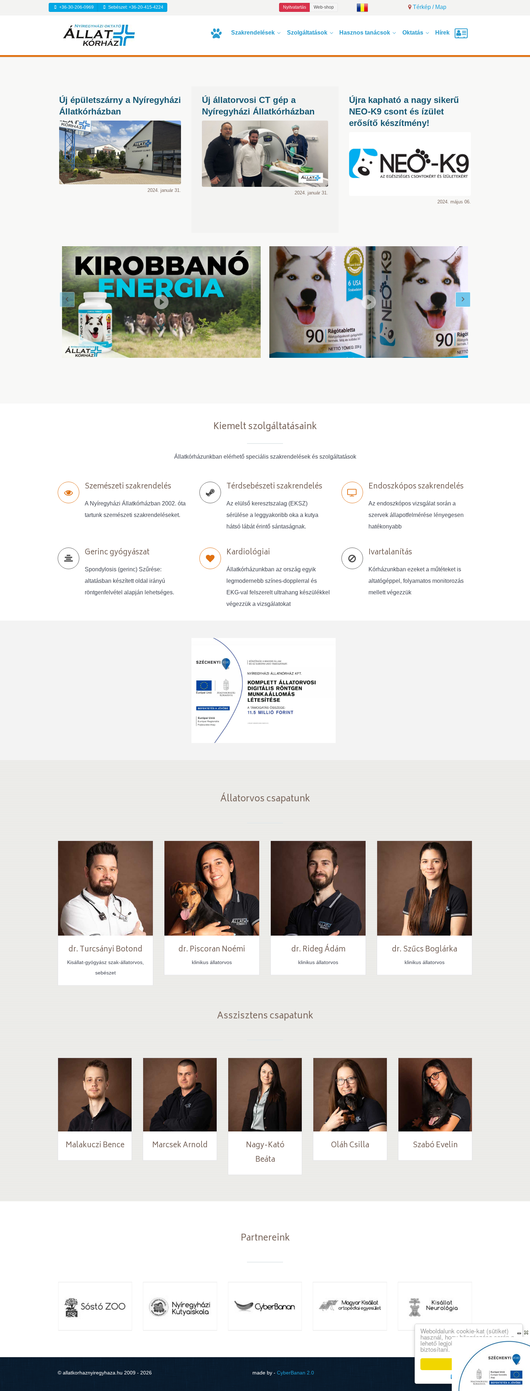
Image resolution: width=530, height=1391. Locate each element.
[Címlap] (217, 33)
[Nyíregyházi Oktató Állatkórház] (99, 35)
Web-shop (324, 7)
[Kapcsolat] (463, 33)
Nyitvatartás (294, 7)
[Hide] (519, 1333)
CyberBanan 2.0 (295, 1373)
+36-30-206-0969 (76, 7)
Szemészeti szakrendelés (128, 487)
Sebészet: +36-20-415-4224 (135, 7)
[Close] (526, 1333)
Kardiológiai (248, 552)
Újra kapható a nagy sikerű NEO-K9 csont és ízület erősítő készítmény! (404, 111)
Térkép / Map (428, 7)
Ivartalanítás (390, 552)
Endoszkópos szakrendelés (416, 487)
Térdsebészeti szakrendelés (274, 487)
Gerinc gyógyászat (117, 552)
